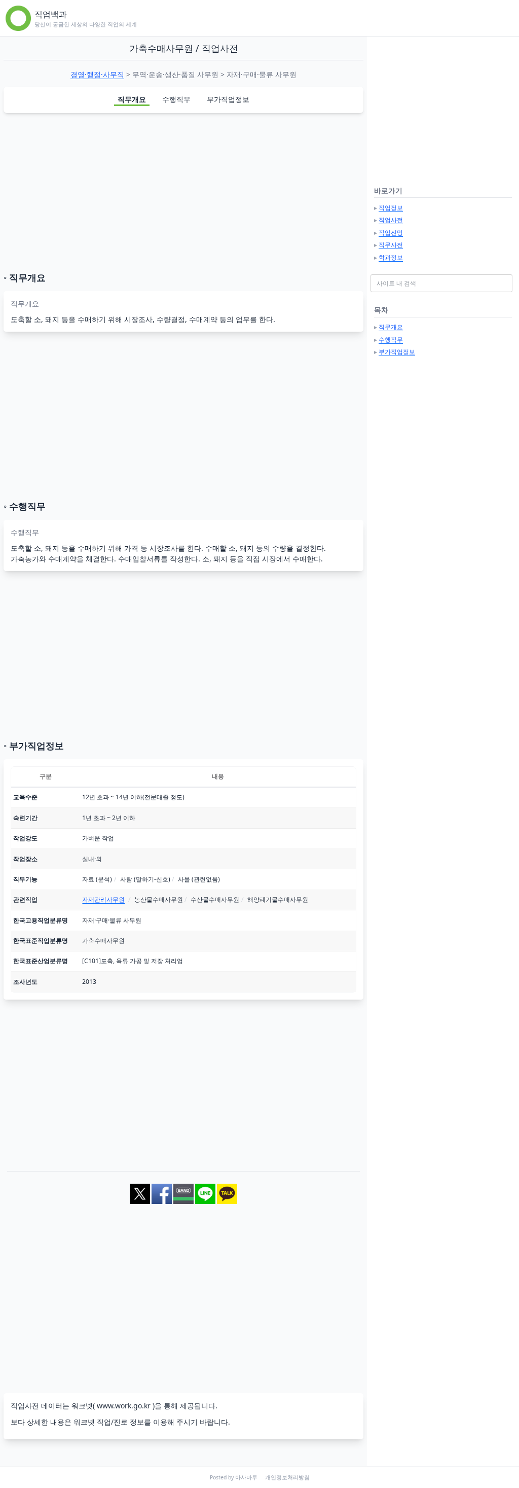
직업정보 (391, 207)
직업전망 (391, 232)
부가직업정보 (228, 99)
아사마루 (246, 1477)
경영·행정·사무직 (97, 74)
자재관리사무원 (103, 899)
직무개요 (132, 99)
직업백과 (50, 14)
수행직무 (176, 99)
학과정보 (391, 257)
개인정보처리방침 (287, 1477)
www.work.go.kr (124, 1405)
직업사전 (391, 220)
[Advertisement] (183, 192)
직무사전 (391, 244)
